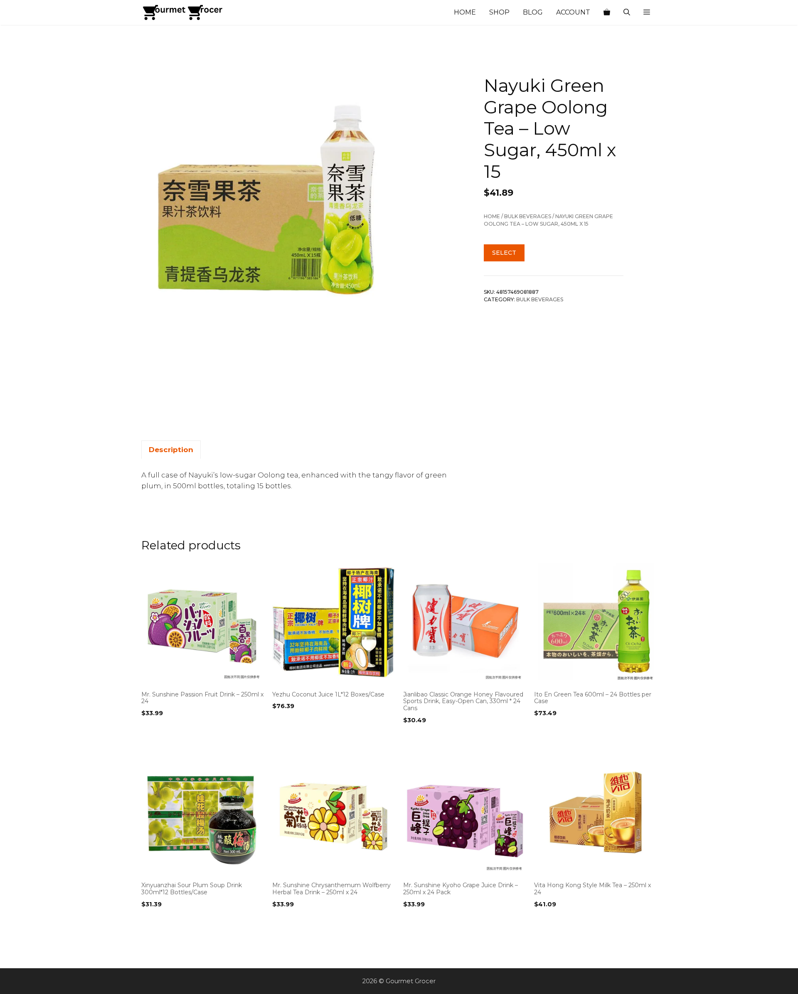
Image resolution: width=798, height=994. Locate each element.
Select (504, 252)
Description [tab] (171, 449)
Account (573, 12)
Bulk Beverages (527, 216)
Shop (499, 12)
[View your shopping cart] (607, 12)
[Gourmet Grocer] (182, 12)
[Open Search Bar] (627, 12)
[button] (647, 12)
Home (465, 12)
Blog (533, 12)
